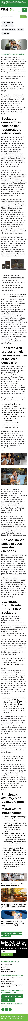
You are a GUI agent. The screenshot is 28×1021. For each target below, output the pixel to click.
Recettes (20, 29)
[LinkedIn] (10, 1009)
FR (3, 5)
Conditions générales (6, 983)
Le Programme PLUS (6, 964)
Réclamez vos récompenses (8, 971)
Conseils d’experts (8, 54)
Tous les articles (7, 22)
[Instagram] (6, 1009)
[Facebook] (2, 1009)
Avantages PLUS (5, 966)
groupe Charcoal (21, 296)
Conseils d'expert (7, 26)
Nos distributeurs (5, 969)
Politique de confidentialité (7, 981)
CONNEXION (8, 1000)
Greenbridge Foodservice (12, 97)
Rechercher (23, 16)
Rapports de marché (8, 29)
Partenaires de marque (7, 967)
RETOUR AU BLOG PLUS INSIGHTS (11, 934)
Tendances (5, 33)
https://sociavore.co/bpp (12, 633)
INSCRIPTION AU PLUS (12, 996)
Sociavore (12, 99)
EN (1, 5)
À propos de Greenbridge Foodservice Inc (11, 977)
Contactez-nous (5, 979)
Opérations (20, 54)
